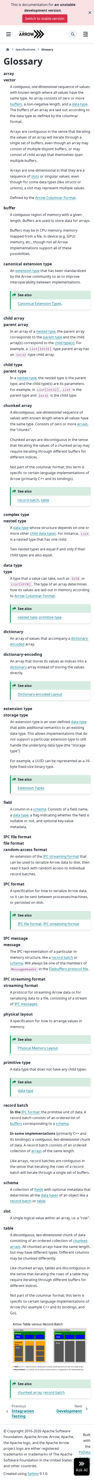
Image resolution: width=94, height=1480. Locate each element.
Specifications (25, 49)
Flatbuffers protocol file (68, 968)
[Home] (7, 49)
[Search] (73, 34)
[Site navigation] (8, 34)
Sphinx (33, 1473)
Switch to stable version (44, 18)
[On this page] (85, 34)
